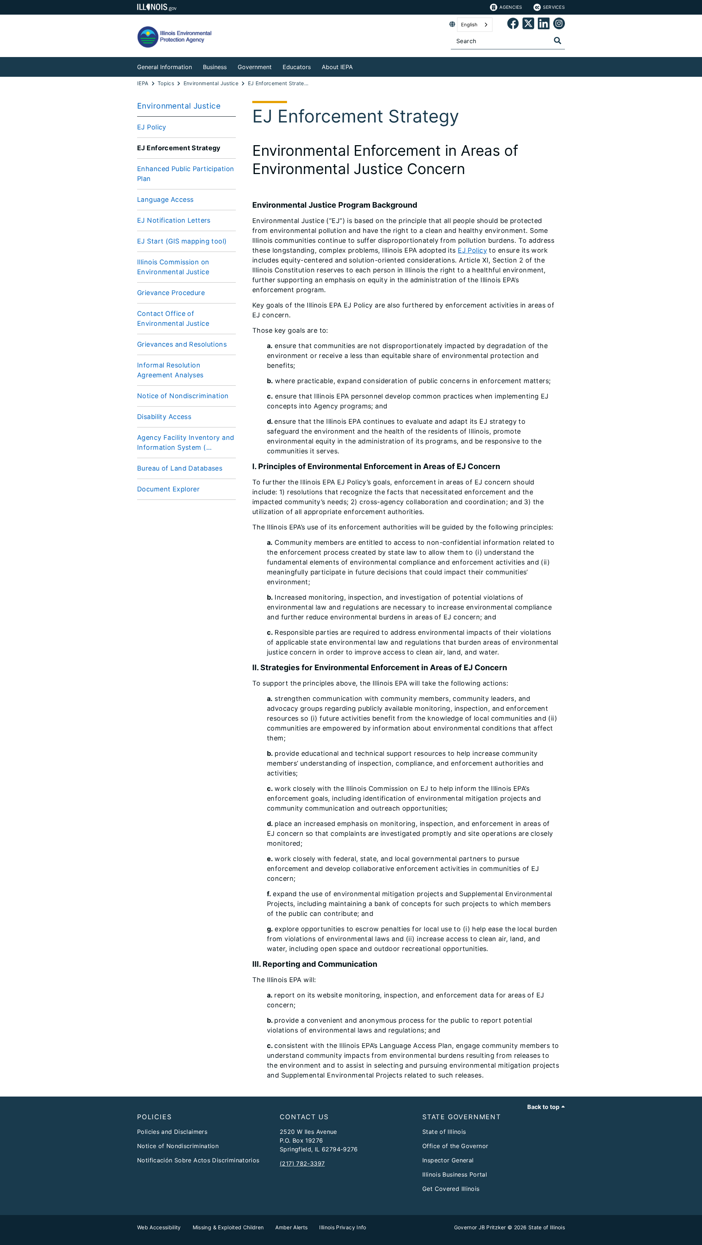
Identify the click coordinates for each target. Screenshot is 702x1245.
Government (255, 67)
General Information (164, 67)
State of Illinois (444, 1131)
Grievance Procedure (171, 293)
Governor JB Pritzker (480, 1227)
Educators (297, 67)
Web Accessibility (159, 1227)
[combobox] (474, 25)
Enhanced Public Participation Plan (185, 173)
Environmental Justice (178, 105)
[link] (513, 25)
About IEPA (337, 67)
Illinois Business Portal (454, 1174)
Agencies (510, 7)
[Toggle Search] (557, 40)
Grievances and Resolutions (182, 344)
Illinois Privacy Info (342, 1227)
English (469, 24)
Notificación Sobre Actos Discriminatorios (198, 1160)
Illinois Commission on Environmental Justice (173, 267)
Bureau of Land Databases (179, 468)
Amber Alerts (291, 1227)
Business (215, 67)
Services (554, 7)
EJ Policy (151, 127)
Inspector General (447, 1160)
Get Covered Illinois (451, 1188)
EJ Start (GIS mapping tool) (182, 241)
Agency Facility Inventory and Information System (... (185, 442)
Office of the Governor (455, 1146)
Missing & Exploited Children (228, 1227)
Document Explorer (168, 489)
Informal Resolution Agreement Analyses (170, 370)
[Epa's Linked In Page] (544, 25)
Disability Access (164, 416)
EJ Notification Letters (174, 220)
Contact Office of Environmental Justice (173, 318)
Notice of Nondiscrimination (183, 396)
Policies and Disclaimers (172, 1131)
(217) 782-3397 (302, 1163)
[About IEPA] (358, 65)
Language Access (165, 199)
